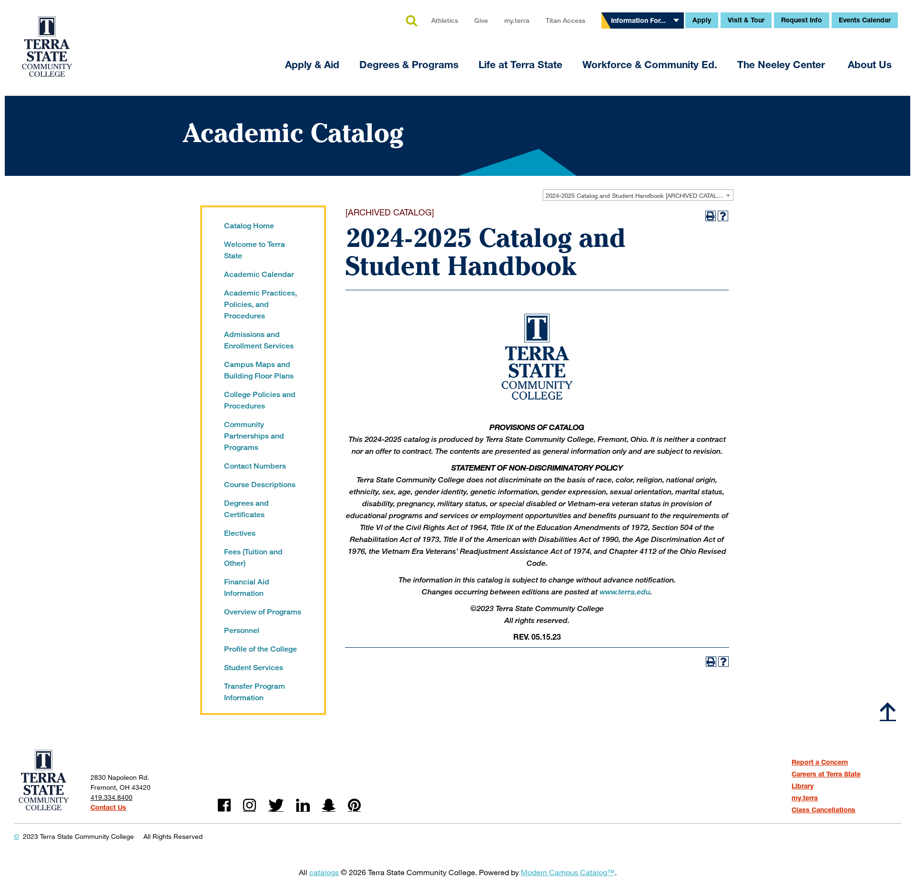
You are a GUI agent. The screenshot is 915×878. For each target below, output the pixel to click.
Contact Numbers (255, 465)
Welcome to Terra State (254, 250)
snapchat (329, 805)
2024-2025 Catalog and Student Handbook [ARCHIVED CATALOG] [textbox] (637, 195)
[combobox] (638, 195)
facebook (224, 805)
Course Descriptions (259, 484)
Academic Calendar (259, 274)
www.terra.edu (625, 591)
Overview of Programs (262, 611)
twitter (276, 805)
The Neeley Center (782, 65)
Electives (239, 533)
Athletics (444, 20)
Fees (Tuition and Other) (253, 557)
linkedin (303, 805)
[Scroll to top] (887, 711)
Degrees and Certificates (246, 509)
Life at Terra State (520, 65)
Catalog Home (249, 225)
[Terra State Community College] (47, 40)
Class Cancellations (823, 810)
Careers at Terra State (826, 774)
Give (481, 20)
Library (802, 786)
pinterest (354, 805)
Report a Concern (820, 762)
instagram (249, 805)
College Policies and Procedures (259, 400)
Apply (701, 20)
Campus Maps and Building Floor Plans (259, 370)
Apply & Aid (312, 65)
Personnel (241, 630)
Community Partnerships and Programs (254, 436)
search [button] (411, 21)
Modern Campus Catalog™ (568, 872)
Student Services (253, 667)
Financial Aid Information (246, 587)
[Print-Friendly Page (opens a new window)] (710, 216)
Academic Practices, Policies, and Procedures (260, 304)
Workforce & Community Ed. (649, 65)
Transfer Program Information (254, 692)
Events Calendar (865, 20)
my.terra (516, 20)
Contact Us (108, 807)
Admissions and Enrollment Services (259, 340)
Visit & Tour (746, 20)
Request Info (801, 20)
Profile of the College (260, 648)
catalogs (324, 872)
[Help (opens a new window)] (723, 216)
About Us (870, 65)
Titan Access (565, 20)
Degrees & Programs (408, 65)
